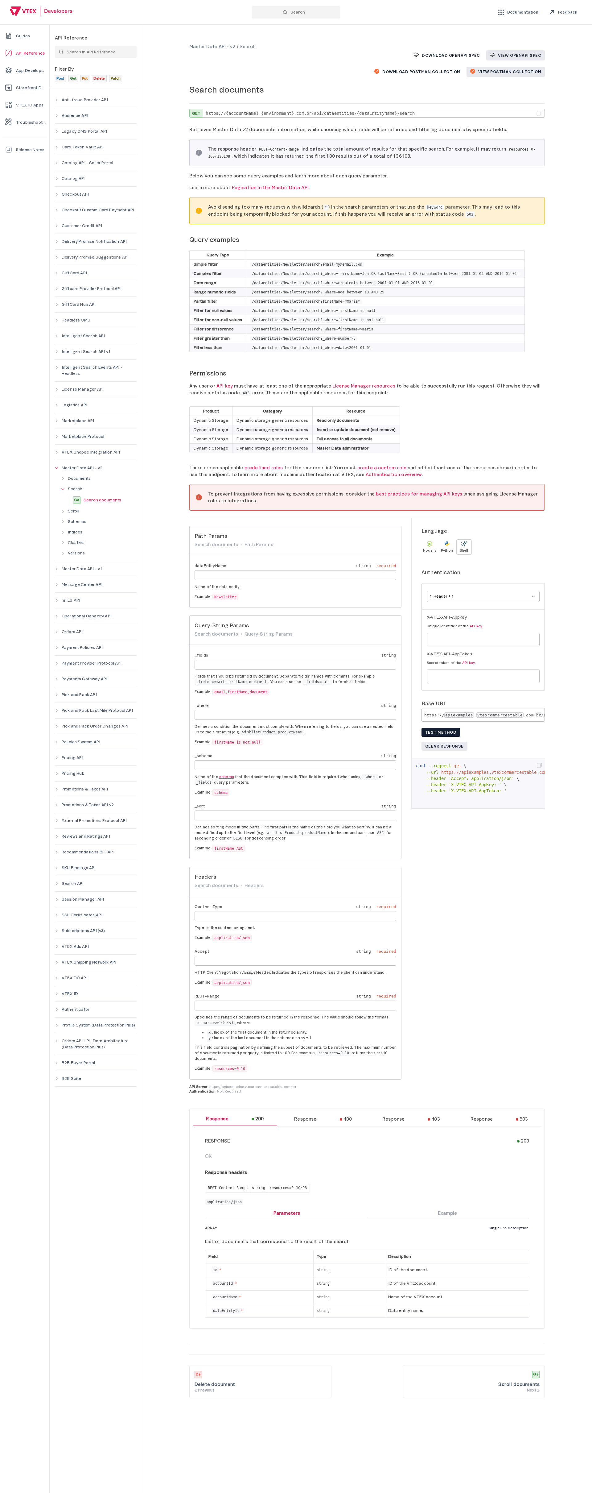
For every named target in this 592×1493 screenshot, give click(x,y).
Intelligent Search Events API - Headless (92, 370)
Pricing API (72, 757)
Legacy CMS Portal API (84, 131)
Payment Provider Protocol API (92, 663)
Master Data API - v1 (82, 568)
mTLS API (71, 600)
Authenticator (75, 1009)
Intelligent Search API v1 (86, 351)
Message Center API (82, 584)
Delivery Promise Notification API (94, 241)
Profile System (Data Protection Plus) (98, 1025)
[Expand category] (56, 100)
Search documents (97, 500)
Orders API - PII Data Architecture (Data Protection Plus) (95, 1044)
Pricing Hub (73, 773)
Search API (73, 883)
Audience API (75, 115)
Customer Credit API (82, 225)
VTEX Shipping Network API (89, 962)
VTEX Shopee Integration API (91, 452)
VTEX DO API (75, 978)
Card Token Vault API (83, 147)
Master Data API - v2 (82, 468)
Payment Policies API (82, 647)
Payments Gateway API (84, 679)
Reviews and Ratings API (86, 836)
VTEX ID (70, 993)
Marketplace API (78, 420)
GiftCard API (74, 273)
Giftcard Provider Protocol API (91, 288)
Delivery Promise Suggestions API (95, 257)
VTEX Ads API (75, 946)
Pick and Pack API (79, 694)
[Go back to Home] (41, 12)
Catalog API (73, 178)
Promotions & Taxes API (85, 789)
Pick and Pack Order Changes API (95, 726)
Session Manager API (83, 899)
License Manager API (83, 389)
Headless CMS (76, 320)
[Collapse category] (56, 468)
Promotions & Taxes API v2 (88, 804)
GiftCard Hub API (79, 304)
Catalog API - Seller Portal (87, 162)
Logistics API (74, 405)
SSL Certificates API (82, 915)
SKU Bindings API (79, 867)
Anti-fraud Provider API (85, 99)
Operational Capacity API (87, 616)
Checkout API (75, 194)
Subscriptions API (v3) (83, 930)
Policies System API (81, 741)
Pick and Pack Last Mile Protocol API (97, 710)
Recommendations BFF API (88, 852)
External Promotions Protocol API (94, 820)
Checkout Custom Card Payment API (98, 210)
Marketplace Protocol (83, 436)
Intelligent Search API (83, 335)
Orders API (72, 631)
